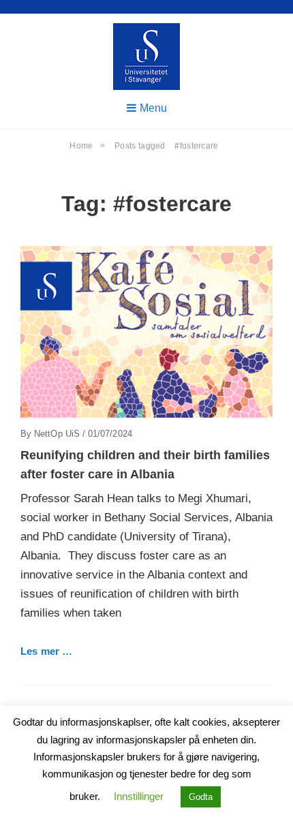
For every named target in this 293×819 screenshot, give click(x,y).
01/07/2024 (110, 434)
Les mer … (46, 651)
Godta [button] (201, 797)
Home (87, 146)
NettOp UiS (57, 434)
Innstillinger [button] (139, 796)
